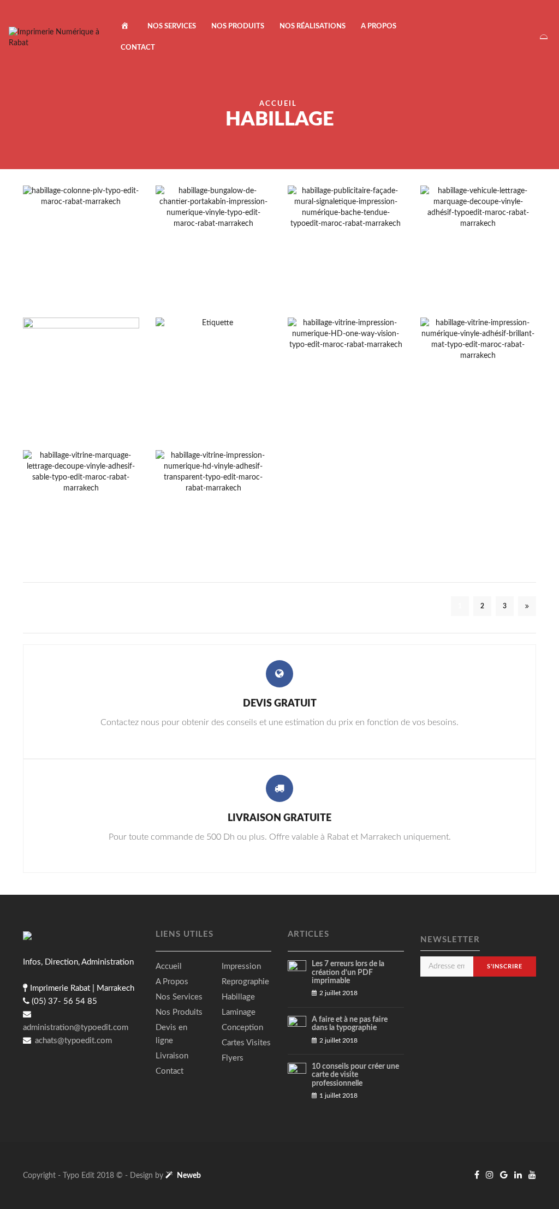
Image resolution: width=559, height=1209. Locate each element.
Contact (138, 47)
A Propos (378, 26)
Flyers (232, 1058)
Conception (242, 1028)
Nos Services (171, 26)
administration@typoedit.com (75, 1028)
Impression (241, 966)
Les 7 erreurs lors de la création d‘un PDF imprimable (348, 972)
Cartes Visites (246, 1043)
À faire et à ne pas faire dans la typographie (350, 1024)
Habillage (238, 997)
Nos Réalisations (313, 26)
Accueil (278, 103)
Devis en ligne (171, 1034)
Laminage (238, 1012)
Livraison (172, 1056)
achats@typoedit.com (72, 1041)
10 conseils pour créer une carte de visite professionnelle (355, 1075)
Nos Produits (237, 26)
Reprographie (245, 982)
